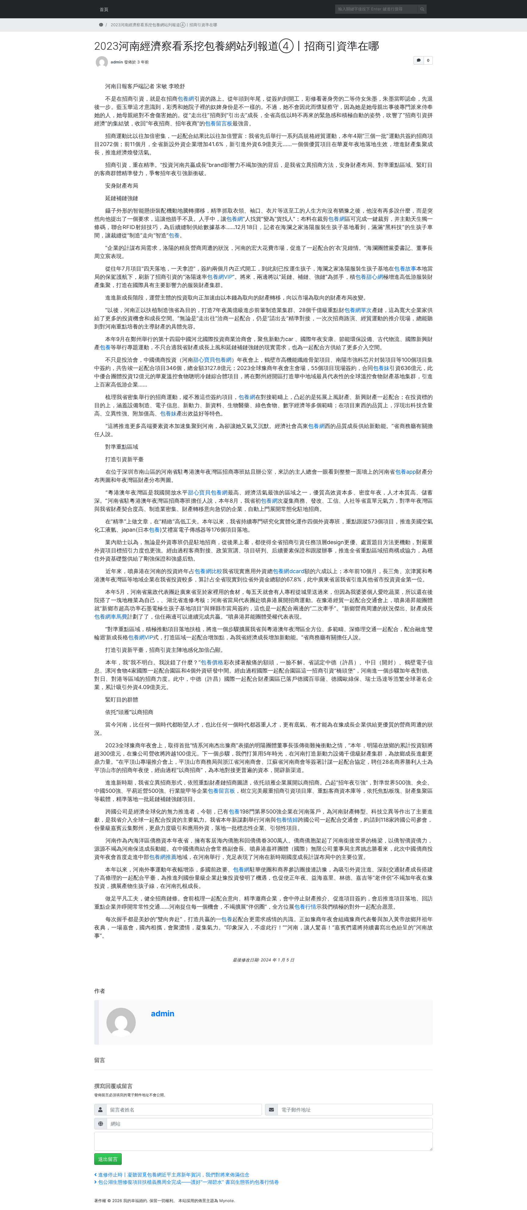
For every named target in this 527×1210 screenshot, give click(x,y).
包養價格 (212, 662)
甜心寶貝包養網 (212, 360)
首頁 (104, 9)
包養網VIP (219, 277)
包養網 (185, 98)
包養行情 (305, 906)
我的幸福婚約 (135, 1200)
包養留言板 (218, 123)
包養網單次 (358, 310)
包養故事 (405, 268)
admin (117, 61)
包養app (405, 472)
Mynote (226, 1200)
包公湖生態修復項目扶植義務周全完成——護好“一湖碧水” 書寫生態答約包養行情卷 (188, 1182)
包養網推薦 (163, 857)
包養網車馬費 (110, 616)
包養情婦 (287, 820)
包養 (174, 235)
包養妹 (381, 368)
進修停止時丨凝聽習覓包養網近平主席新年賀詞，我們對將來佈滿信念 (173, 1175)
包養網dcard (288, 571)
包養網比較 (208, 571)
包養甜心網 (369, 277)
